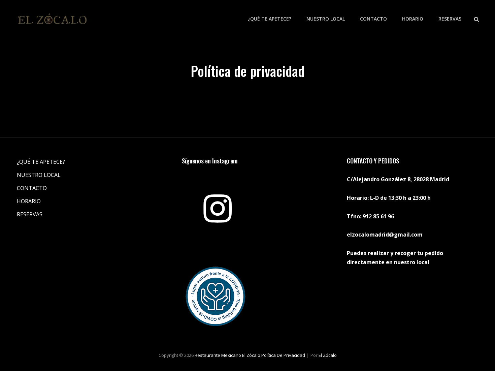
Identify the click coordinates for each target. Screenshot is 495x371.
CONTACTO (373, 19)
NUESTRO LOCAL (325, 19)
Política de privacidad (283, 355)
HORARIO (412, 19)
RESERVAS (449, 19)
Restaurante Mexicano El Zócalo (227, 355)
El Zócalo (328, 355)
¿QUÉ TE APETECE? (269, 19)
